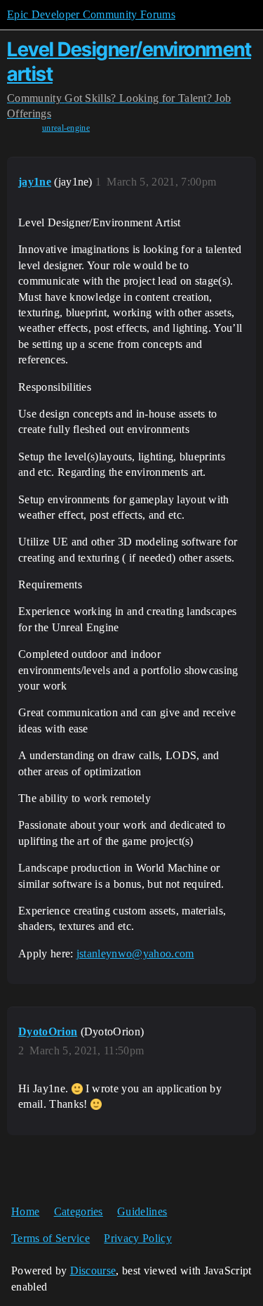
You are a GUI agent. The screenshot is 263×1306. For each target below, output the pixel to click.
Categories (78, 1211)
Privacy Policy (137, 1238)
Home (25, 1211)
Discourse (93, 1270)
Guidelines (142, 1211)
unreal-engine (66, 128)
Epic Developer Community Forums (91, 14)
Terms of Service (50, 1238)
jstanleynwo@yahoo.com (135, 953)
